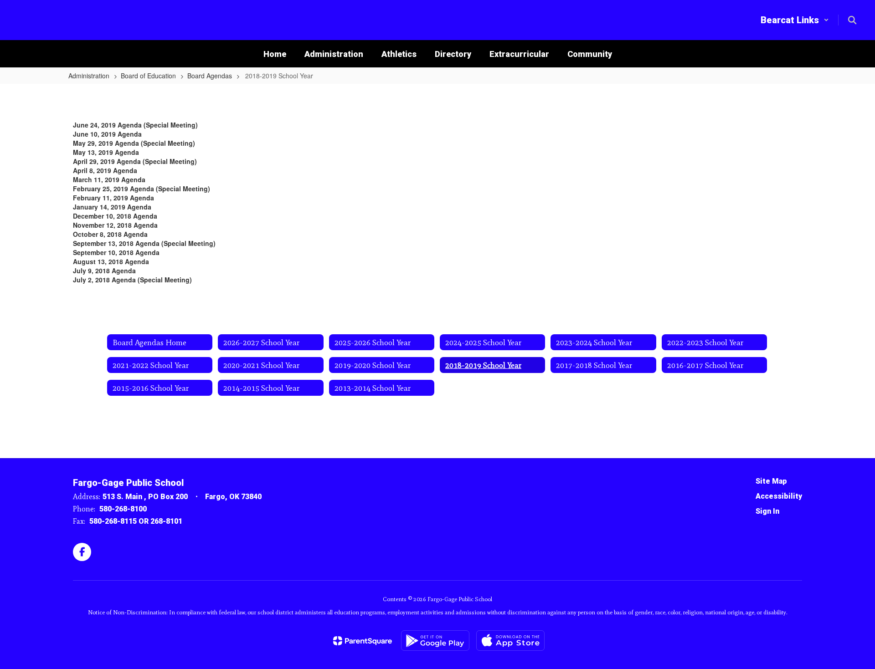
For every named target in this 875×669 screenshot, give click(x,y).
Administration (88, 75)
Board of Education (148, 75)
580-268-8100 (123, 509)
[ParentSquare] (362, 641)
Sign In (767, 511)
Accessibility (779, 496)
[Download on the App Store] (510, 640)
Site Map (771, 481)
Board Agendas (209, 75)
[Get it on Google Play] (435, 640)
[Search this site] (852, 20)
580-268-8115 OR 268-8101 (135, 521)
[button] (795, 20)
